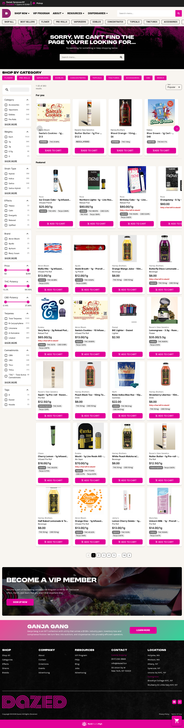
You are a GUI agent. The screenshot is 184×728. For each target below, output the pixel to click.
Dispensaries (96, 13)
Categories (7, 659)
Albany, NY (153, 664)
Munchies (153, 518)
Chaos (41, 453)
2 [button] (98, 555)
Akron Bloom (43, 266)
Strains (5, 668)
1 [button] (93, 555)
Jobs (77, 668)
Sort (169, 84)
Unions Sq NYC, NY (157, 672)
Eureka (41, 327)
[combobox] (146, 13)
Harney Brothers (119, 266)
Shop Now (21, 13)
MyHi (114, 392)
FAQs (77, 659)
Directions (44, 664)
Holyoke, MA (154, 655)
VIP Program (41, 13)
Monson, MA (154, 659)
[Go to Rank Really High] (92, 724)
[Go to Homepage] (6, 13)
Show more (11, 124)
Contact (42, 659)
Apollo (77, 266)
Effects (5, 664)
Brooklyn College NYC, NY (160, 680)
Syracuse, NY (154, 668)
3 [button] (103, 555)
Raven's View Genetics (159, 327)
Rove (41, 197)
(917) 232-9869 (118, 659)
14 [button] (124, 555)
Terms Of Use (176, 714)
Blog (77, 664)
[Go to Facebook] (174, 702)
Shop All (6, 655)
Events (42, 668)
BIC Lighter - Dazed (122, 330)
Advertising (44, 672)
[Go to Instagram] (180, 702)
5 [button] (114, 555)
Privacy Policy (164, 714)
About (57, 13)
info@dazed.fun (119, 663)
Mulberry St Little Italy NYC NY (163, 685)
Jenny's (115, 518)
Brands (5, 672)
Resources (74, 13)
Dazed (115, 327)
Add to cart (57, 223)
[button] (23, 3)
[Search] (178, 13)
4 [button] (109, 555)
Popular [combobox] (171, 87)
